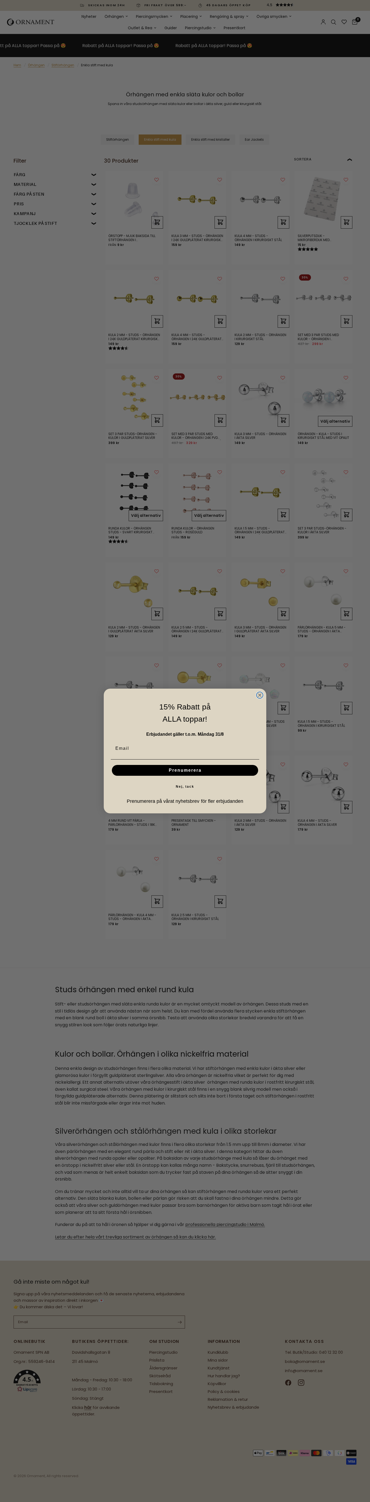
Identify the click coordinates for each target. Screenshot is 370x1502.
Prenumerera (185, 770)
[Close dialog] (260, 695)
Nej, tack (185, 786)
